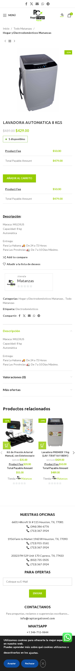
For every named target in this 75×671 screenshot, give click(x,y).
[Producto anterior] (5, 41)
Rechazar (30, 663)
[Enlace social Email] (37, 4)
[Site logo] (37, 14)
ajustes (33, 653)
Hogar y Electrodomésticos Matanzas (27, 32)
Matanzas (25, 280)
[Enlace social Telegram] (48, 4)
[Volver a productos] (10, 41)
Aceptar (12, 663)
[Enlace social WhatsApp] (42, 4)
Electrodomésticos (27, 309)
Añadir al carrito (19, 178)
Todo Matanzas (22, 28)
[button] (7, 445)
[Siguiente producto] (14, 41)
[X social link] (31, 4)
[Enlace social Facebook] (26, 4)
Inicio (6, 28)
